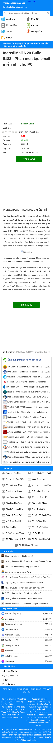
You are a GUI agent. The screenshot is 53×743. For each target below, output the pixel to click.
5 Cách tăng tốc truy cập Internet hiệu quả (22, 593)
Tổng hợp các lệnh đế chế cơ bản (19, 556)
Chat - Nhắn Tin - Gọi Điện (41, 473)
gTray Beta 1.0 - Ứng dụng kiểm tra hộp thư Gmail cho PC (28, 462)
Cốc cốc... (9, 619)
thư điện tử (45, 352)
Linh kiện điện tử (9, 671)
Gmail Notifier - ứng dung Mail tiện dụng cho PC (28, 447)
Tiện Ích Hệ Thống (39, 503)
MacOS (31, 1)
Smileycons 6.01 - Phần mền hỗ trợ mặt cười (28, 417)
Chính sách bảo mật (40, 689)
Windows (10, 19)
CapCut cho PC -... (12, 640)
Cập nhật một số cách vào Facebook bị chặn (23, 582)
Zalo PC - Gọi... (11, 656)
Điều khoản (22, 689)
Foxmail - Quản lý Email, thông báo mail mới (28, 382)
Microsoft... (9, 651)
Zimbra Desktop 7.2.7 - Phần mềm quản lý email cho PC (28, 432)
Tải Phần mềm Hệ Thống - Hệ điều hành (15, 539)
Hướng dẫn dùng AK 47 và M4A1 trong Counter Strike (27, 561)
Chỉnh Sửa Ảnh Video (15, 533)
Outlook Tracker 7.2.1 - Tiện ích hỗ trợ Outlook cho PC (28, 422)
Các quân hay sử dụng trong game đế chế (22, 567)
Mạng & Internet (38, 479)
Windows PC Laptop (12, 43)
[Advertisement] (26, 95)
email (37, 352)
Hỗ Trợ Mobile (38, 533)
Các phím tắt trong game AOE (17, 572)
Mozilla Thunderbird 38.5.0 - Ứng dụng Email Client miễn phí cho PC (28, 457)
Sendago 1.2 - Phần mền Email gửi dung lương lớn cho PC (28, 442)
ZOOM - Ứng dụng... (13, 614)
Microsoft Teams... (12, 635)
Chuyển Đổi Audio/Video (41, 515)
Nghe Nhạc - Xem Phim (41, 485)
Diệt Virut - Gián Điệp (15, 479)
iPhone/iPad (11, 25)
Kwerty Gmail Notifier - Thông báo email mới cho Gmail (28, 402)
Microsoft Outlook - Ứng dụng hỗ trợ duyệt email (28, 387)
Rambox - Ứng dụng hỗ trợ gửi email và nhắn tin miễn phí (28, 392)
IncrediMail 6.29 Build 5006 (22, 352)
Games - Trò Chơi (13, 473)
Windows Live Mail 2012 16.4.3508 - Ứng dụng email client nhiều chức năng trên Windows (28, 452)
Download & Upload (14, 491)
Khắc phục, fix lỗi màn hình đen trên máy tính (24, 588)
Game (8, 31)
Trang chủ (8, 689)
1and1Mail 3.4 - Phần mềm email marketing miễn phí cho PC (28, 412)
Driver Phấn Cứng (39, 509)
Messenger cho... (12, 661)
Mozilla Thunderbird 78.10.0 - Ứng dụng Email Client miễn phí (28, 397)
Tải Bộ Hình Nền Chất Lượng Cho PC (41, 539)
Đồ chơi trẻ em (8, 684)
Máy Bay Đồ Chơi (9, 675)
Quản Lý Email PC (14, 515)
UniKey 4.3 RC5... (12, 645)
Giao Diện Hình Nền (14, 509)
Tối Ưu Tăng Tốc (39, 521)
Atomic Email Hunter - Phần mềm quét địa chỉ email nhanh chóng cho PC (28, 427)
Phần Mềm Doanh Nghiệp (41, 491)
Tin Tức (5, 680)
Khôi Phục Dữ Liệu (14, 521)
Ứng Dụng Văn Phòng (15, 497)
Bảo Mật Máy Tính (14, 485)
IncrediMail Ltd (27, 124)
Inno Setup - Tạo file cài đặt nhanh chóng (28, 372)
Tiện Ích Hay (11, 527)
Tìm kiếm (48, 13)
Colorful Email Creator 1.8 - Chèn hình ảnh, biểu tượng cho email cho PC (28, 437)
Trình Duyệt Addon (40, 527)
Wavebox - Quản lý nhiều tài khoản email (28, 377)
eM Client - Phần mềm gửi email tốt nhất (28, 367)
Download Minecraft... (14, 624)
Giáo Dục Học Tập (13, 503)
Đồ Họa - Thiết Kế (39, 497)
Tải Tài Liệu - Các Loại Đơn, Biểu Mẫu (28, 545)
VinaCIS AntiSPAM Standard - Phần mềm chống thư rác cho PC (28, 407)
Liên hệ (26, 692)
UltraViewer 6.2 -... (12, 629)
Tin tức (9, 37)
